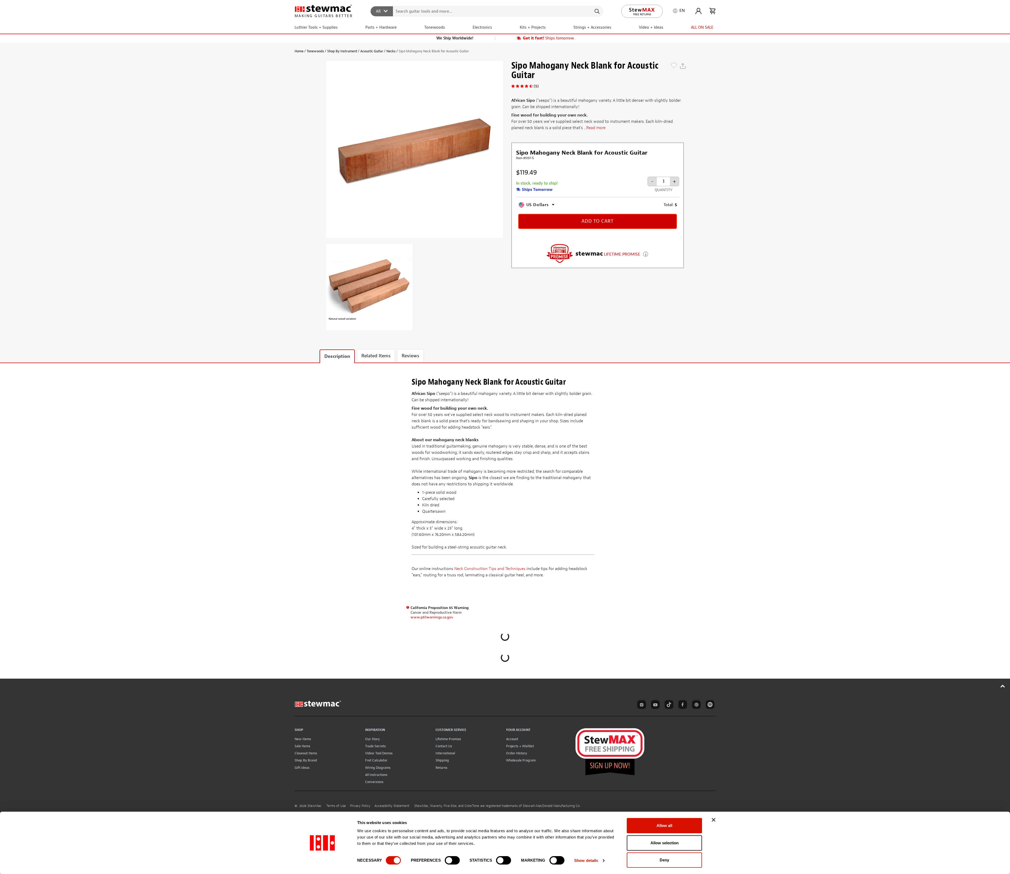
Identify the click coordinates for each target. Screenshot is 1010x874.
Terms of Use (336, 806)
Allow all (664, 825)
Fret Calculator (376, 760)
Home (299, 51)
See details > (646, 253)
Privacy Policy (360, 806)
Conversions (374, 782)
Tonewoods (315, 51)
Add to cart (598, 221)
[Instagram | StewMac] (640, 705)
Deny (664, 860)
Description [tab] (337, 356)
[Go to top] (1003, 686)
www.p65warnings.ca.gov (432, 617)
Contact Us (444, 746)
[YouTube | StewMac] (654, 705)
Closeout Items (306, 753)
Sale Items (302, 746)
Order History (516, 753)
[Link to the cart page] (712, 11)
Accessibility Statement (392, 806)
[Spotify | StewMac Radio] (709, 705)
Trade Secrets (375, 746)
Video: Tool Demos (379, 753)
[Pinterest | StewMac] (695, 705)
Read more (595, 128)
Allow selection (664, 843)
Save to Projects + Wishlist (674, 66)
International (445, 753)
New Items (303, 739)
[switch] (452, 860)
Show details (586, 860)
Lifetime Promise (448, 739)
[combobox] (487, 11)
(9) (536, 86)
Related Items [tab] (376, 356)
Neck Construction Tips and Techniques (490, 568)
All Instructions (376, 775)
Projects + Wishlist (520, 746)
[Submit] (596, 11)
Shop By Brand (306, 760)
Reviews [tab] (410, 356)
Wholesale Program (521, 760)
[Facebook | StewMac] (681, 705)
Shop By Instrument (342, 51)
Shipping (442, 760)
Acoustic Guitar (371, 51)
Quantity (663, 190)
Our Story (372, 739)
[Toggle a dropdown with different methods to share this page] (683, 66)
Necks (391, 51)
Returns (441, 767)
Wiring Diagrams (378, 767)
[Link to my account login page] (698, 11)
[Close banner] (713, 820)
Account (512, 739)
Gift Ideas (302, 767)
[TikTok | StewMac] (668, 705)
